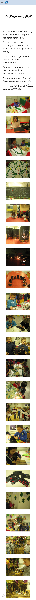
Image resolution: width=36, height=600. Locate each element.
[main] (18, 16)
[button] (2, 2)
